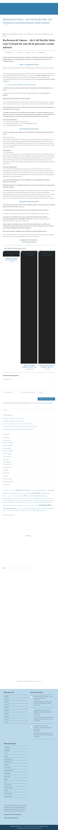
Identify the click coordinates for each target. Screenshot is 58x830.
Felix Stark (38, 498)
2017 (5, 722)
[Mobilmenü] (53, 8)
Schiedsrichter (45, 505)
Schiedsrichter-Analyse (9, 508)
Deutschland (20, 495)
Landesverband (41, 502)
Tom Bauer (39, 508)
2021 (5, 710)
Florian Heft (5, 500)
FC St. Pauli (27, 498)
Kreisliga (36, 502)
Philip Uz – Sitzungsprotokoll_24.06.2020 (29, 64)
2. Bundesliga (6, 467)
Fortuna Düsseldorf (11, 500)
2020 (5, 713)
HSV (27, 502)
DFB (24, 496)
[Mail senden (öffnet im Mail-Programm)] (31, 1)
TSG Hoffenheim (44, 508)
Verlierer (7, 510)
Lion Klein (36, 696)
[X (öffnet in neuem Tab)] (26, 1)
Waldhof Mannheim (28, 510)
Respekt (9, 505)
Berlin (23, 493)
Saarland (31, 505)
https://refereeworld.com (36, 681)
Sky (35, 508)
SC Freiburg (36, 505)
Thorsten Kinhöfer (6, 464)
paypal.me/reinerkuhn (31, 241)
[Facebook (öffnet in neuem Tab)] (28, 1)
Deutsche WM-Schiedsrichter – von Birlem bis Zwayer (14, 418)
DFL (28, 495)
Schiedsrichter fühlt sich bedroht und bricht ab (11, 259)
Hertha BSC (20, 502)
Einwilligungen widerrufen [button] (43, 826)
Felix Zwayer (44, 498)
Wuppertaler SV (43, 510)
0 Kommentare (41, 52)
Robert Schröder (27, 505)
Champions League (7, 450)
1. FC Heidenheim (6, 490)
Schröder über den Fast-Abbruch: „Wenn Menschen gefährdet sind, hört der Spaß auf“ (20, 426)
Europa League (6, 456)
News (6, 25)
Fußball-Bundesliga (25, 500)
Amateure (28, 52)
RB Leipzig (5, 505)
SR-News (5, 484)
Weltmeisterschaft (6, 445)
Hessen (24, 502)
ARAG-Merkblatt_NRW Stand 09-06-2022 (29, 201)
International (5, 448)
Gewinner (52, 500)
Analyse (5, 493)
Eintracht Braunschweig (42, 495)
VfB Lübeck (11, 510)
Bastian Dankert (16, 493)
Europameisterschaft (7, 442)
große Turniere (6, 440)
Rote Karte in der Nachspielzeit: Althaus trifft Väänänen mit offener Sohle (18, 423)
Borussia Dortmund (28, 493)
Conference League (7, 453)
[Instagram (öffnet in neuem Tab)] (30, 1)
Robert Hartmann (20, 505)
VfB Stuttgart (16, 510)
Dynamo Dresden (33, 495)
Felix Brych (32, 498)
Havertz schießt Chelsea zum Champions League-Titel (46, 366)
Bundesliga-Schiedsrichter (45, 493)
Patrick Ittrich (48, 502)
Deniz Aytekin (15, 495)
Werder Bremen (36, 510)
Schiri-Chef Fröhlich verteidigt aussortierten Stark (29, 366)
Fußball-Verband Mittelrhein (34, 500)
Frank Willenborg (18, 500)
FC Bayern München (15, 498)
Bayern (20, 493)
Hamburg (10, 502)
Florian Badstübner (50, 498)
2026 (5, 696)
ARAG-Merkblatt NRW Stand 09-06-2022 (29, 128)
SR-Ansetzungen (6, 478)
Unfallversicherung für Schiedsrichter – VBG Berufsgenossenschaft (22, 84)
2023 (5, 704)
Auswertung (10, 493)
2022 (5, 707)
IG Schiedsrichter (9, 52)
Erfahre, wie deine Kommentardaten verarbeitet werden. (41, 403)
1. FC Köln (12, 490)
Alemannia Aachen (31, 490)
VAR (4, 510)
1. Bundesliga (6, 461)
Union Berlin (51, 508)
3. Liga (4, 470)
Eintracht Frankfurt (7, 498)
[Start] (3, 25)
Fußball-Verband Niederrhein (45, 500)
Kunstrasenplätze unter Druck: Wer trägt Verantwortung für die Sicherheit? (18, 429)
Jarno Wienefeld (31, 502)
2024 (5, 702)
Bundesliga (36, 493)
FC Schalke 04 (22, 498)
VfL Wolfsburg (22, 510)
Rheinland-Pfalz (14, 505)
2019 (5, 716)
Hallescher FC (5, 502)
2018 (5, 719)
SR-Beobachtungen (7, 481)
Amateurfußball (50, 490)
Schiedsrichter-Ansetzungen (21, 508)
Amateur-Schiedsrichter (41, 490)
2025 (5, 699)
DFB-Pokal (5, 473)
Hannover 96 (15, 502)
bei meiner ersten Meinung (13, 73)
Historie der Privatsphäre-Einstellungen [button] (30, 826)
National (4, 459)
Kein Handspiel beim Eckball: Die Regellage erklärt (13, 421)
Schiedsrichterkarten (30, 508)
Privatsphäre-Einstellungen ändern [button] (16, 826)
